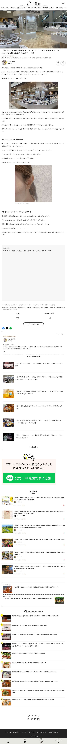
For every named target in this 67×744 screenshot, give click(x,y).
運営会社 (24, 732)
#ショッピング (27, 57)
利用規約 (17, 732)
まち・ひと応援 (32, 7)
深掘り (61, 7)
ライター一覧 (59, 334)
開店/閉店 (45, 7)
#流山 (50, 57)
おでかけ (51, 7)
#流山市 (4, 57)
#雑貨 (33, 57)
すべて (2, 7)
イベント (13, 7)
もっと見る (32, 447)
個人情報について (53, 732)
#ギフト (21, 57)
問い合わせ (9, 732)
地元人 (40, 7)
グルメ (7, 7)
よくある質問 (32, 732)
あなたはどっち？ (22, 7)
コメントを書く (34, 324)
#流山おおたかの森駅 (12, 57)
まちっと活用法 (42, 732)
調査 (57, 7)
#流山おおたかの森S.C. (42, 57)
